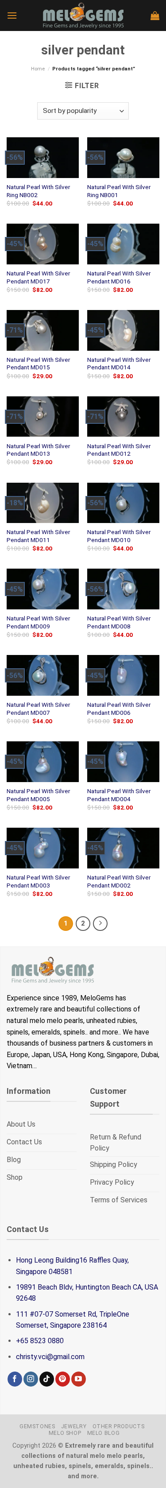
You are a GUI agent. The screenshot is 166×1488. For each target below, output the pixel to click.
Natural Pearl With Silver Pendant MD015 (38, 363)
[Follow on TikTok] (46, 1379)
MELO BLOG (103, 1433)
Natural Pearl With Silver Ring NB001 (119, 190)
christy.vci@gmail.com (50, 1356)
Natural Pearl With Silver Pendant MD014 (119, 363)
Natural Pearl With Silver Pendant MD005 (38, 794)
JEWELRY (73, 1426)
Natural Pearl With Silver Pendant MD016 (119, 277)
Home (38, 69)
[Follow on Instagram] (30, 1379)
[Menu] (12, 15)
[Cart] (155, 15)
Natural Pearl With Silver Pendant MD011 (38, 535)
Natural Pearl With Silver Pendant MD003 (38, 881)
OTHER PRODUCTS (119, 1426)
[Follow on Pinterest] (62, 1379)
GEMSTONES (37, 1426)
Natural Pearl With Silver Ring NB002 (38, 190)
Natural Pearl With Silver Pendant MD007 (38, 708)
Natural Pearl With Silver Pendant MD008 (119, 622)
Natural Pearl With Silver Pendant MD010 (119, 535)
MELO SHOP (65, 1433)
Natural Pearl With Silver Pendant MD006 (119, 708)
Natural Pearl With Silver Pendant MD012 (119, 449)
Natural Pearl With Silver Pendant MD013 (38, 449)
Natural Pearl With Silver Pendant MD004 (119, 794)
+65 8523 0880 (40, 1341)
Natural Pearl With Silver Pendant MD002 (119, 881)
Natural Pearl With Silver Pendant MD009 (38, 622)
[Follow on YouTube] (78, 1379)
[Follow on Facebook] (15, 1379)
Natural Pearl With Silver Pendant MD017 (38, 277)
